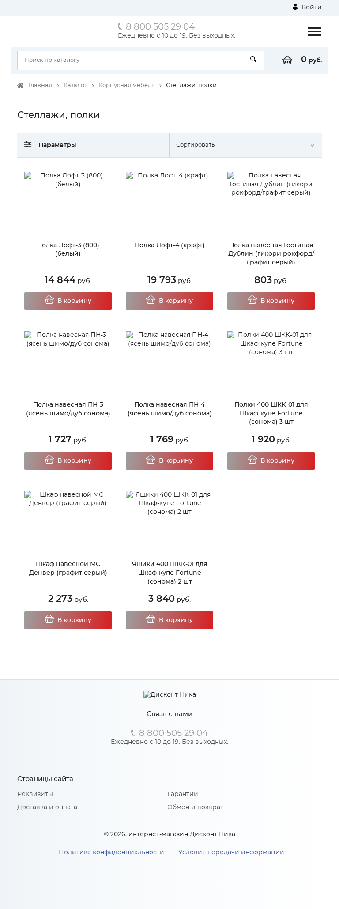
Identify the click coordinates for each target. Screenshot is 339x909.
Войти (311, 7)
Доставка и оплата (47, 807)
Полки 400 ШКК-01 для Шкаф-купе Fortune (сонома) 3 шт (271, 413)
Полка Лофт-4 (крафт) (170, 245)
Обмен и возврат (195, 807)
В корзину (74, 301)
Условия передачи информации (231, 852)
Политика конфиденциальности (111, 852)
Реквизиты (35, 794)
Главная (40, 85)
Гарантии (182, 794)
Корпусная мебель (126, 85)
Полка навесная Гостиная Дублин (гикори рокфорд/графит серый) (271, 254)
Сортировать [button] (195, 145)
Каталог (75, 85)
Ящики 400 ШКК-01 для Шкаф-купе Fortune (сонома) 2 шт (169, 573)
